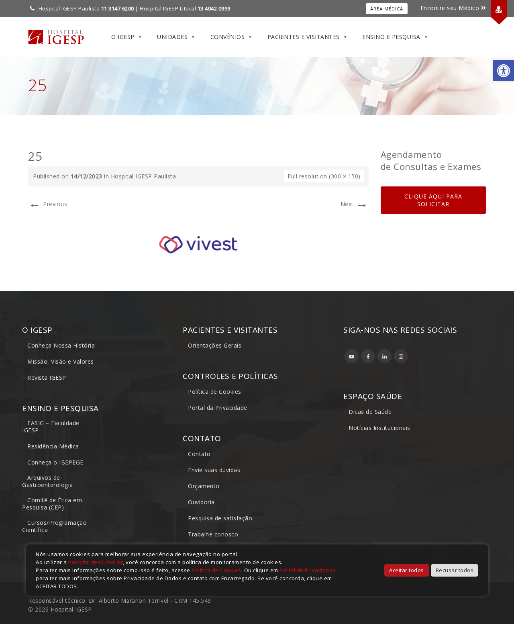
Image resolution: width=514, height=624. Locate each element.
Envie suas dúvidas (214, 470)
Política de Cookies (214, 391)
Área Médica (386, 9)
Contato (199, 454)
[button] (503, 70)
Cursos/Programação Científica (54, 526)
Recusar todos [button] (455, 570)
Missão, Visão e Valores (60, 361)
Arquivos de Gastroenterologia (47, 481)
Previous (47, 204)
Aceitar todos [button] (406, 570)
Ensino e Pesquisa (391, 37)
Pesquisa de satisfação (220, 518)
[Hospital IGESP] (56, 37)
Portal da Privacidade (217, 407)
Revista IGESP (46, 377)
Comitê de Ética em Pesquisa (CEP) (52, 503)
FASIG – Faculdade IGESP (51, 426)
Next (355, 204)
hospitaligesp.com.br (95, 562)
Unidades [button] (172, 37)
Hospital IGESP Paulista (143, 176)
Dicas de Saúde (370, 411)
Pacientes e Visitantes (303, 37)
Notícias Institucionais (379, 428)
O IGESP (123, 37)
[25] (198, 244)
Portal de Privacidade (307, 570)
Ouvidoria (201, 502)
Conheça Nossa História (61, 345)
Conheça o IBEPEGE (55, 462)
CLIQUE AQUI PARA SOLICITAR (433, 200)
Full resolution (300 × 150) (324, 176)
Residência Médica (53, 446)
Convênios (227, 37)
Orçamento (204, 486)
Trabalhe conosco (213, 534)
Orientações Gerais (214, 345)
